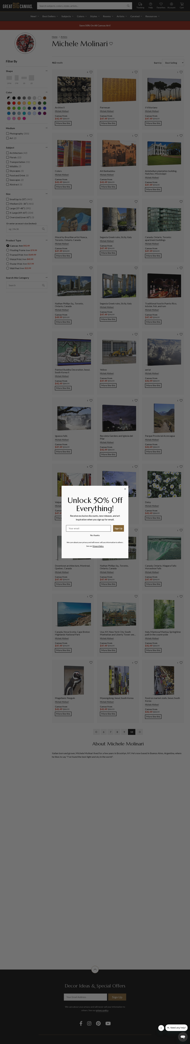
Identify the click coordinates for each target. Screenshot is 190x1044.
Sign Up (118, 528)
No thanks (95, 535)
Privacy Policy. (98, 546)
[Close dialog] (125, 489)
